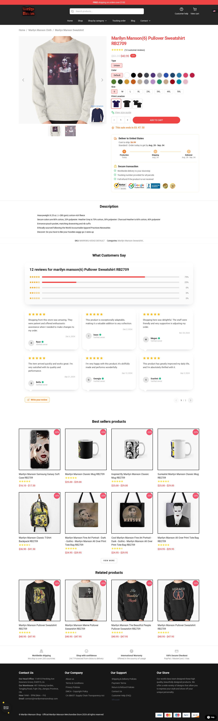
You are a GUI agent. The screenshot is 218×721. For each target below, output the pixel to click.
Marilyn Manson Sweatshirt (69, 30)
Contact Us (117, 691)
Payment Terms (119, 683)
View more (109, 561)
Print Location (118, 96)
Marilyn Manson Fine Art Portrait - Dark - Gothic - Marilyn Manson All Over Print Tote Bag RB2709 (85, 541)
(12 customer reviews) (134, 50)
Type (113, 61)
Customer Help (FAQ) (121, 695)
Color (113, 70)
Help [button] (212, 717)
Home (22, 30)
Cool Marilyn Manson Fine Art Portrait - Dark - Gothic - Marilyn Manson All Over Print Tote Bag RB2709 (131, 541)
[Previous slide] (23, 80)
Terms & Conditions (74, 683)
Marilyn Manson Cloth (40, 30)
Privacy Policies (73, 687)
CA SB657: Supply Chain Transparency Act (85, 695)
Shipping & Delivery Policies (124, 679)
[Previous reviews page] (176, 400)
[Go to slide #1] (55, 131)
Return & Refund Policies (123, 687)
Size (113, 87)
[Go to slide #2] (70, 131)
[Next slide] (102, 80)
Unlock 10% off (6, 707)
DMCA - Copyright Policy (77, 691)
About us (70, 679)
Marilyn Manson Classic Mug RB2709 (85, 474)
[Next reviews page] (190, 400)
